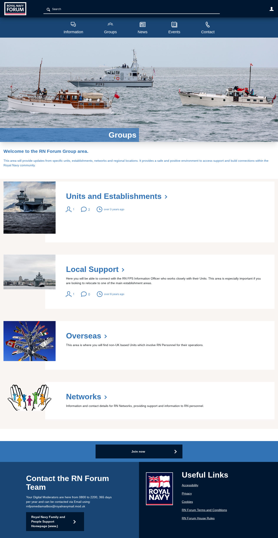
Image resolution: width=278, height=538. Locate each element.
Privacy (187, 493)
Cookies (187, 501)
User (271, 9)
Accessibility (190, 485)
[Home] (17, 8)
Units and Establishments (139, 212)
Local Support (139, 282)
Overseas (139, 345)
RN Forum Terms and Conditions (204, 510)
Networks (139, 400)
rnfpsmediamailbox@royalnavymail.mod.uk (55, 506)
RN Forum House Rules (198, 518)
